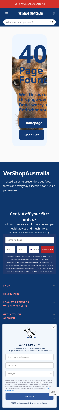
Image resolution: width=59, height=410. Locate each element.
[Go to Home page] (31, 13)
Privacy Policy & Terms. (45, 271)
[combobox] (9, 249)
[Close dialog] (53, 327)
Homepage (33, 122)
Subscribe (47, 249)
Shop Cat (31, 135)
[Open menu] (6, 13)
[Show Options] (12, 249)
